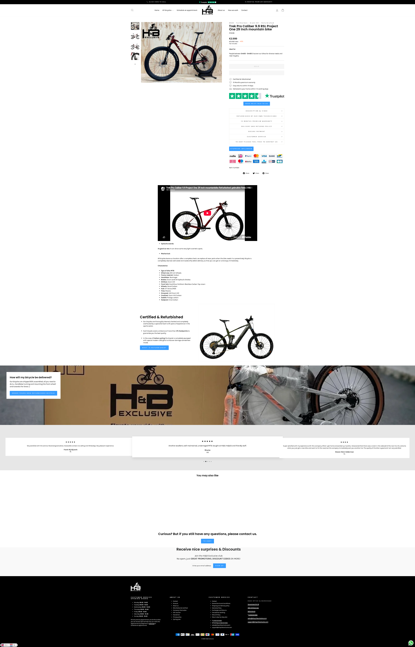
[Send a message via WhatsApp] (411, 643)
